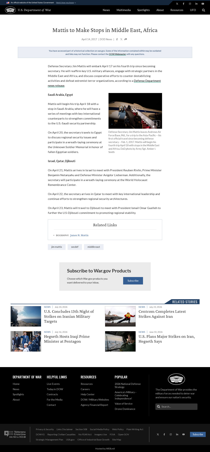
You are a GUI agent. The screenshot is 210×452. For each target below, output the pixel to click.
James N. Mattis (79, 235)
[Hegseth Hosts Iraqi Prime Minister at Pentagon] (57, 341)
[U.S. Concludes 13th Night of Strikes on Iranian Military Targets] (57, 316)
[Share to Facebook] (117, 39)
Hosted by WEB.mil (105, 448)
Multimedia (124, 10)
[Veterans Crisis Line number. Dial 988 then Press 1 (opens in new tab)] (15, 434)
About (160, 10)
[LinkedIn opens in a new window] (196, 4)
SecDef (74, 246)
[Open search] (203, 10)
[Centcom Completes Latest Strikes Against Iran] (151, 316)
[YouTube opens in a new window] (203, 4)
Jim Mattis (56, 246)
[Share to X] (121, 39)
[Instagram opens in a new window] (190, 4)
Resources (176, 10)
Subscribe (133, 280)
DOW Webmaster (117, 54)
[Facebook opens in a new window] (183, 4)
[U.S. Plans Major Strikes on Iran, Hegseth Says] (151, 341)
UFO (193, 10)
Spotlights (143, 10)
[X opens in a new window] (177, 4)
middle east (94, 246)
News (106, 10)
